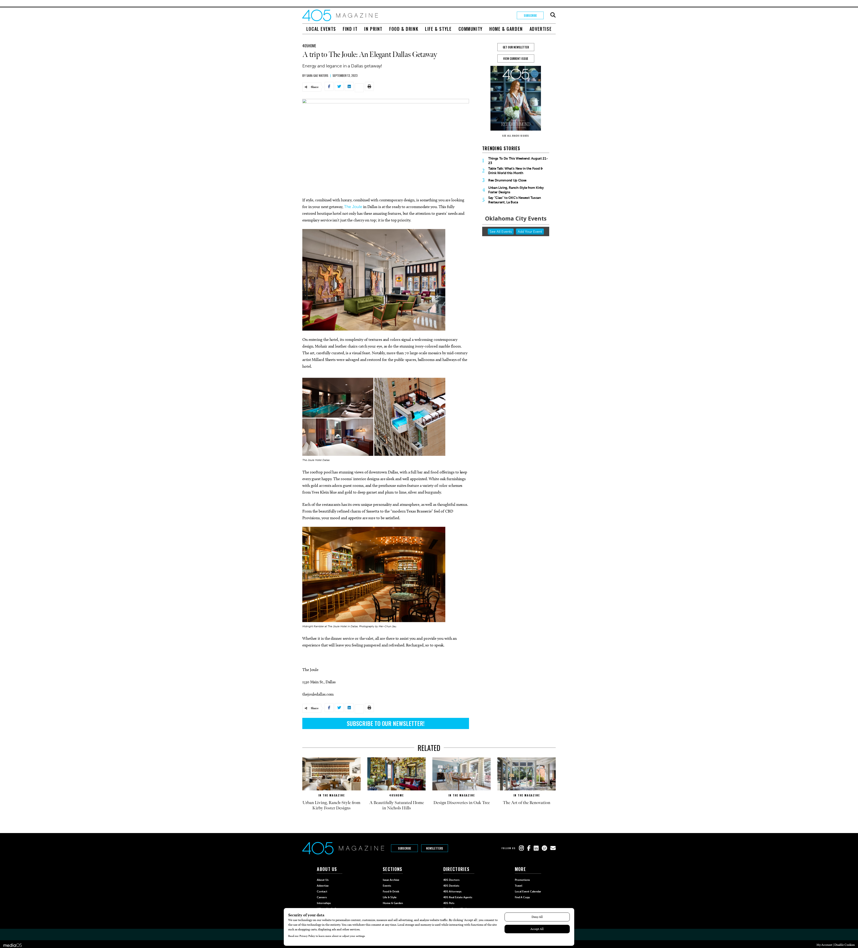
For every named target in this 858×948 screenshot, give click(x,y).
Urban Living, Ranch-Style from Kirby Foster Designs (516, 190)
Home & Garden (506, 28)
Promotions (522, 879)
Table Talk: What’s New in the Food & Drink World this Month (515, 171)
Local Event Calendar (528, 891)
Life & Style (438, 28)
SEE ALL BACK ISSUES (515, 135)
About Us (322, 879)
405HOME (309, 45)
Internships (324, 903)
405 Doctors (451, 879)
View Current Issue (515, 58)
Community (470, 28)
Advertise (541, 28)
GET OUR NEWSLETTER (516, 47)
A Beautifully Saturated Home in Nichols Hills (396, 805)
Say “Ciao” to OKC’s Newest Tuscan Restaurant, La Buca (514, 200)
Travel (518, 885)
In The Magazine (331, 795)
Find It (350, 28)
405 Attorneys (452, 891)
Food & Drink (403, 28)
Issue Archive (391, 879)
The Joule (353, 206)
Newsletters (434, 848)
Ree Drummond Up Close (507, 180)
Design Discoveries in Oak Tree (461, 802)
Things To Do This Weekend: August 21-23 (518, 160)
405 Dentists (451, 885)
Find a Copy (522, 897)
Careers (322, 897)
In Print (373, 28)
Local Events (321, 28)
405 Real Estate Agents (457, 897)
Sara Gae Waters (317, 75)
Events (387, 885)
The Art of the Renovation (526, 802)
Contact (322, 891)
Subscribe (530, 15)
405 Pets (448, 903)
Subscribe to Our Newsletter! (386, 723)
